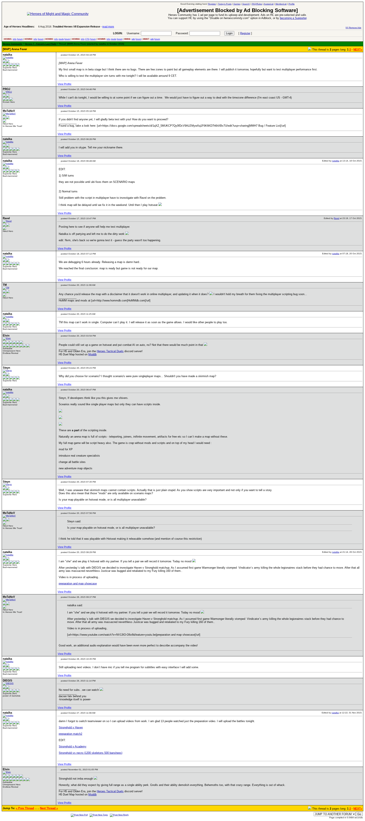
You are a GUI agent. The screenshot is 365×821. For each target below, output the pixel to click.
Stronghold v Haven (71, 727)
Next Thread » (49, 808)
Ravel (336, 218)
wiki (133, 39)
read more (108, 26)
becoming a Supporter (293, 18)
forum (20, 39)
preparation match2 (70, 733)
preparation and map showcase (78, 583)
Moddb (92, 354)
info (14, 39)
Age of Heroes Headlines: (19, 26)
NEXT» (357, 49)
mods (61, 39)
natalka (335, 161)
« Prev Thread (25, 808)
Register (245, 33)
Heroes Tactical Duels (110, 351)
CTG (87, 39)
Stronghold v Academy (72, 746)
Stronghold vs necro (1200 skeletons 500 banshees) (90, 752)
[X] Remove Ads (353, 27)
